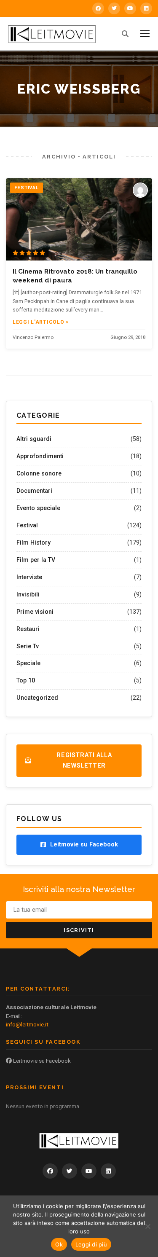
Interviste (29, 577)
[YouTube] (130, 8)
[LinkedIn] (146, 8)
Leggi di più (91, 1244)
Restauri (28, 629)
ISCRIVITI (79, 930)
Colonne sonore (39, 473)
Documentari (34, 490)
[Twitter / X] (114, 8)
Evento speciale (38, 508)
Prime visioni (35, 611)
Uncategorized (37, 697)
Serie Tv (27, 646)
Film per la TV (35, 559)
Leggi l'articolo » (41, 322)
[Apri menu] (145, 33)
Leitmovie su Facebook (41, 1060)
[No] (147, 1226)
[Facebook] (98, 8)
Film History (33, 542)
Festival (27, 525)
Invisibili (28, 594)
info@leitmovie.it (27, 1024)
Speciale (28, 663)
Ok (59, 1244)
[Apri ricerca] (125, 34)
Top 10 (25, 680)
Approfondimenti (40, 456)
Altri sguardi (33, 438)
